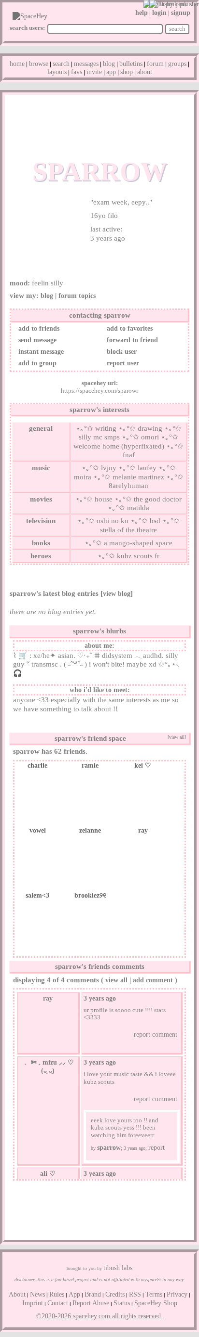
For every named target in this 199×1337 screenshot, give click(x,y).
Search (177, 28)
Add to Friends (37, 328)
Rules (56, 1294)
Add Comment (153, 980)
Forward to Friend (131, 340)
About (144, 72)
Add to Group (36, 363)
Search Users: (27, 27)
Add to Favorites (129, 328)
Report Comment (154, 1034)
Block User (121, 351)
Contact (57, 1303)
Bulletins (130, 63)
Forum (155, 63)
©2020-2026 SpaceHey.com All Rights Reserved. (99, 1316)
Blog (109, 63)
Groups (177, 63)
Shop (126, 72)
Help (141, 12)
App (111, 72)
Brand (93, 1294)
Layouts (57, 72)
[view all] (177, 737)
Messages (86, 63)
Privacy (177, 1294)
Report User (122, 363)
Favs (76, 72)
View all (116, 980)
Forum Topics (77, 295)
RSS (135, 1294)
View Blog (116, 593)
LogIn (159, 12)
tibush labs (117, 1268)
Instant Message (40, 351)
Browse (38, 63)
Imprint (32, 1303)
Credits (115, 1294)
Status (122, 1303)
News (37, 1294)
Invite (94, 72)
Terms (153, 1294)
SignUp (180, 12)
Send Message (36, 340)
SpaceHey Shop (155, 1303)
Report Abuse (90, 1303)
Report (156, 1147)
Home (17, 63)
